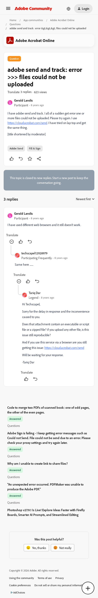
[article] (49, 228)
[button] (8, 10)
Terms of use (45, 578)
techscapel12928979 (34, 253)
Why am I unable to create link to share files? (37, 463)
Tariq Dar (35, 293)
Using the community (21, 578)
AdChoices (19, 592)
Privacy (59, 578)
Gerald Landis (23, 100)
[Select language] (68, 8)
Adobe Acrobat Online (62, 20)
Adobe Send (16, 148)
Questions (15, 24)
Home (13, 20)
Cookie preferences (20, 585)
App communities (33, 20)
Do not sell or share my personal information (60, 585)
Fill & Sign (35, 148)
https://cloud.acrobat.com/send (27, 123)
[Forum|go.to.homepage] (33, 8)
